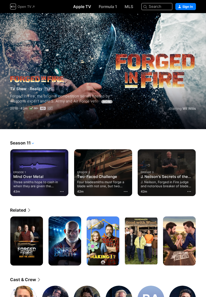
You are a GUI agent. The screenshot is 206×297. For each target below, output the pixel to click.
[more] (62, 191)
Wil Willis (189, 108)
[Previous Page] (5, 172)
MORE (107, 101)
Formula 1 (108, 6)
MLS (129, 6)
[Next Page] (200, 172)
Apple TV (82, 6)
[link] (20, 210)
